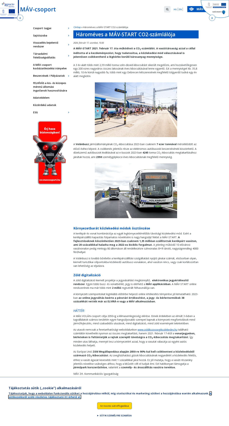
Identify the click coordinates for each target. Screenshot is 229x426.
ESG (35, 112)
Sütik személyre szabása (116, 415)
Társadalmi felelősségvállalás (44, 55)
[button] (167, 9)
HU (175, 9)
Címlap (77, 27)
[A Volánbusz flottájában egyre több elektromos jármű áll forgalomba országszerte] (136, 219)
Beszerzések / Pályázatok (49, 75)
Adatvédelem (41, 97)
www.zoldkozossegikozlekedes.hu (157, 329)
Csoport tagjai (42, 28)
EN (180, 9)
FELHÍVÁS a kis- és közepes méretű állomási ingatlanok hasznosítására (50, 86)
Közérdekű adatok (44, 105)
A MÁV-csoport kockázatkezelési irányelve (50, 66)
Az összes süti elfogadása (114, 405)
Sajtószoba (40, 35)
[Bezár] (20, 18)
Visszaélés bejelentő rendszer (45, 44)
